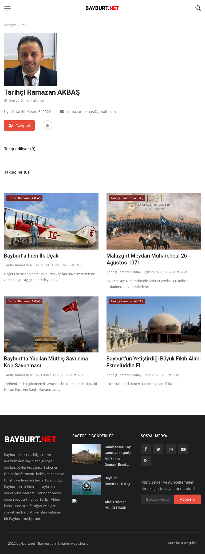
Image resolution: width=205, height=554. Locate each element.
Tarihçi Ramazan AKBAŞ (21, 265)
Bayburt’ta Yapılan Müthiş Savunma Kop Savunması (46, 362)
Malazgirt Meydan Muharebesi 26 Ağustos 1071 (147, 259)
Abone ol (188, 499)
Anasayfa (10, 25)
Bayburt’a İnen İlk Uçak (31, 255)
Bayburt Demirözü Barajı (117, 481)
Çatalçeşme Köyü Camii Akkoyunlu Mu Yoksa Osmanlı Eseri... (118, 456)
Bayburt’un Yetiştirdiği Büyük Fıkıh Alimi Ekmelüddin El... (154, 362)
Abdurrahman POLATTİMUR (115, 505)
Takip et (23, 125)
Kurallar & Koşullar (182, 542)
